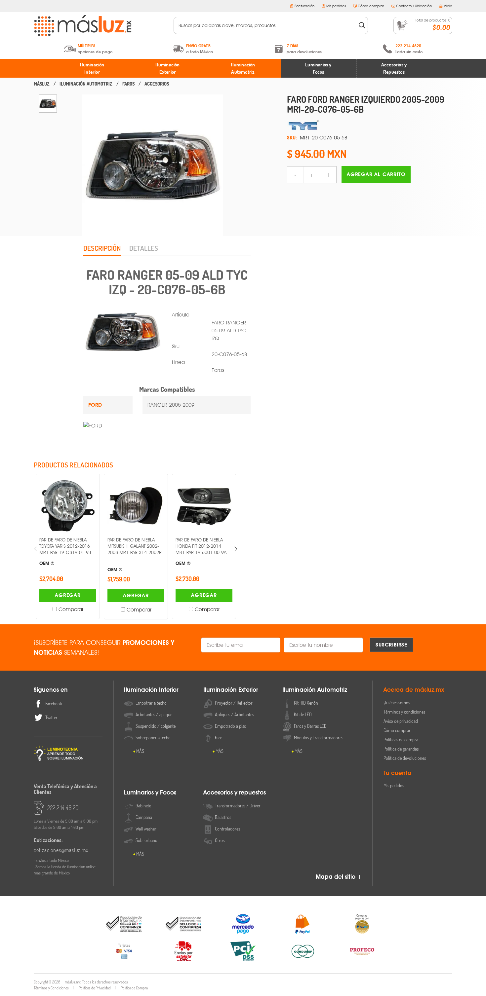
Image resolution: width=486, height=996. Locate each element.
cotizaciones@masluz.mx (61, 850)
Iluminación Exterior (167, 68)
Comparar (41, 609)
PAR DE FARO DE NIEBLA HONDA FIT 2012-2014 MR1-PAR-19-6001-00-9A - (173, 551)
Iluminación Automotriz (243, 68)
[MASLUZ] (42, 84)
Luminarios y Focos (318, 68)
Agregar (38, 595)
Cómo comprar (371, 6)
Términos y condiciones (404, 712)
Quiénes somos (397, 702)
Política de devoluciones (405, 758)
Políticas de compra (401, 739)
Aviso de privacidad (401, 721)
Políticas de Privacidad (95, 987)
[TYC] (369, 125)
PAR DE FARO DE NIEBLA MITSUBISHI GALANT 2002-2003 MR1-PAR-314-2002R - (105, 554)
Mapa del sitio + (339, 876)
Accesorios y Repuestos (394, 68)
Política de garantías (401, 749)
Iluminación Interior (92, 68)
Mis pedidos (336, 6)
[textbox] (266, 25)
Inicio (448, 6)
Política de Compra (134, 987)
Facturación (304, 6)
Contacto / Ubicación (414, 6)
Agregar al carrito (376, 174)
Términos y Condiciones (51, 987)
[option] (48, 103)
